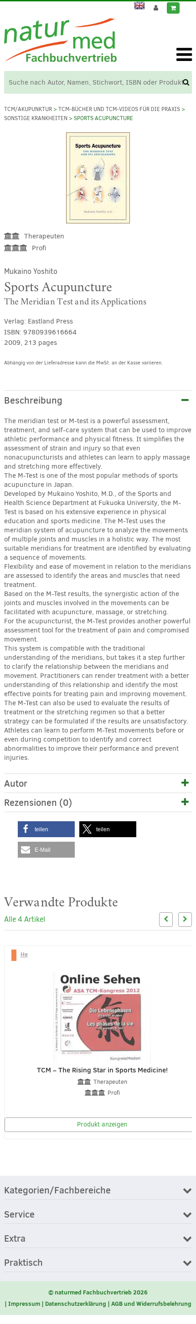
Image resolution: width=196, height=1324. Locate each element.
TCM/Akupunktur (28, 109)
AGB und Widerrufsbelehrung (151, 1303)
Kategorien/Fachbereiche (57, 1191)
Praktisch (23, 1263)
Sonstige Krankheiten (35, 118)
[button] (46, 829)
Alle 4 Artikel (24, 919)
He (24, 954)
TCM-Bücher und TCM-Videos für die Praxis (119, 109)
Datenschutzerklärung (75, 1303)
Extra (15, 1239)
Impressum (24, 1303)
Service (19, 1215)
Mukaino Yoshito (30, 271)
